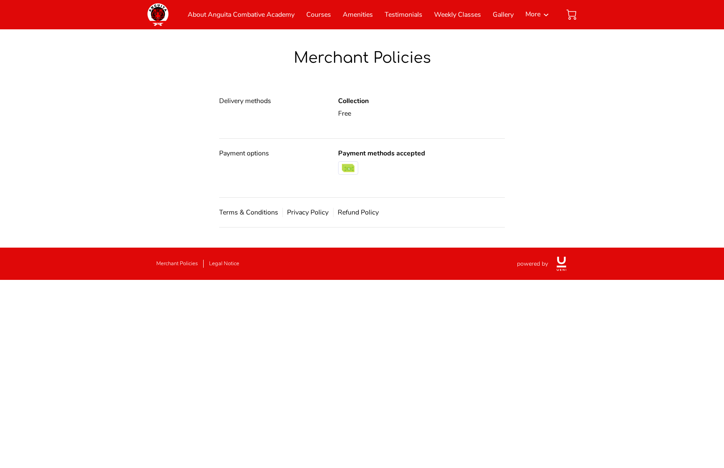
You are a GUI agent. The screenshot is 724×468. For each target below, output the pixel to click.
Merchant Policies (177, 263)
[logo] (561, 263)
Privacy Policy (307, 212)
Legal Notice (224, 263)
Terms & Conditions (248, 212)
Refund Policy (358, 212)
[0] (571, 15)
